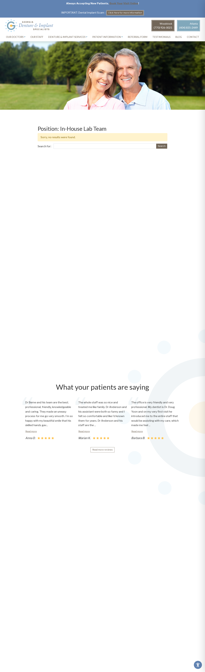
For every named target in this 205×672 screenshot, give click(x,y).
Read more (31, 431)
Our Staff (36, 36)
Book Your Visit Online (123, 3)
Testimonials (161, 36)
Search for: (44, 146)
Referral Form (137, 36)
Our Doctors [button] (15, 36)
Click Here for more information (125, 12)
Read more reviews (102, 449)
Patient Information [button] (106, 36)
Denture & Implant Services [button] (67, 36)
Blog (178, 36)
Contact (193, 36)
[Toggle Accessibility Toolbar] (198, 665)
